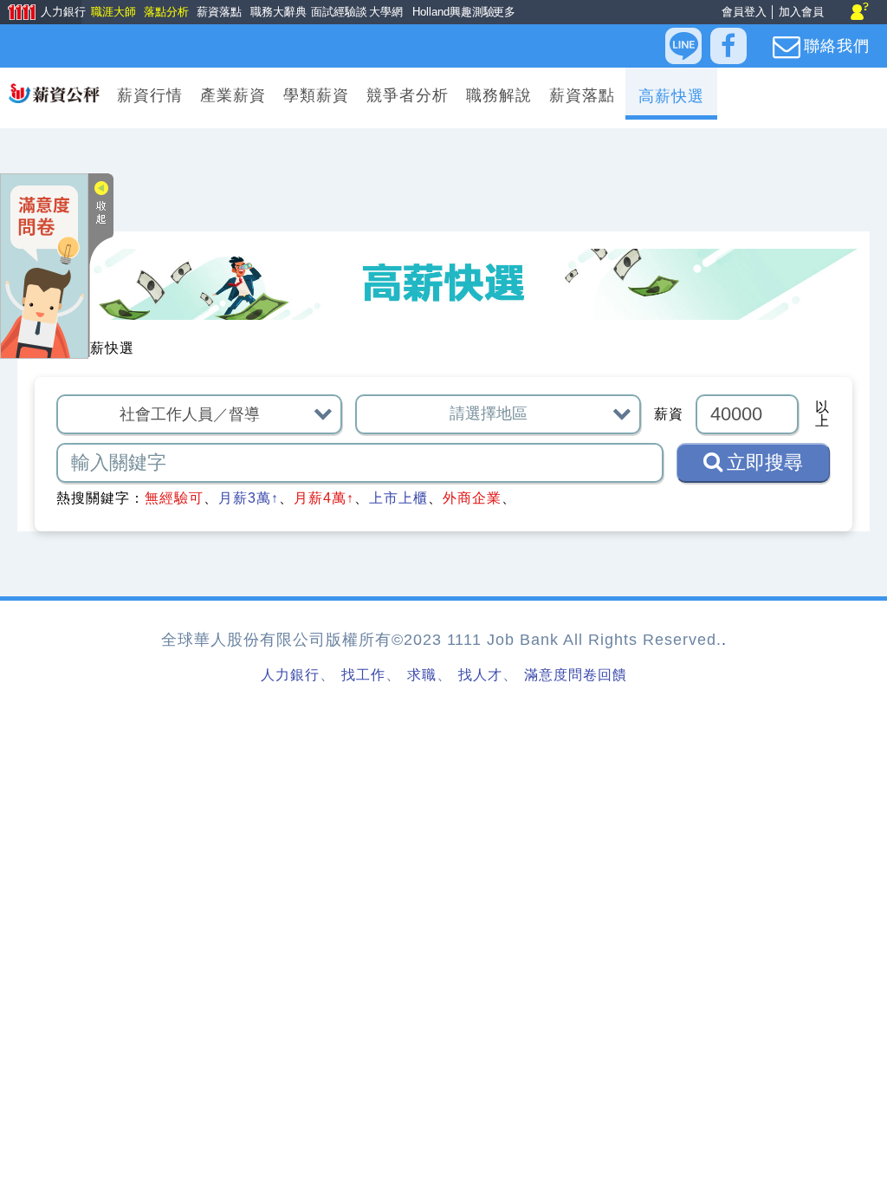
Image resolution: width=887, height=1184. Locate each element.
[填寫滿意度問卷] (44, 264)
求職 (422, 674)
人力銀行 (40, 13)
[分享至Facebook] (728, 46)
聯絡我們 (837, 46)
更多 (503, 11)
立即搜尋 (765, 462)
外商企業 (472, 498)
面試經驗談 (336, 11)
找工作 (363, 674)
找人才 (480, 674)
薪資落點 (218, 11)
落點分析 (165, 11)
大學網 (384, 11)
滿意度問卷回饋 (575, 674)
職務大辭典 (275, 11)
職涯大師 (112, 11)
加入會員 (801, 11)
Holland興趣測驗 (449, 11)
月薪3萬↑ (248, 498)
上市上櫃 (398, 498)
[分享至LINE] (683, 46)
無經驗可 (174, 498)
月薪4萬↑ (324, 498)
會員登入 (744, 11)
